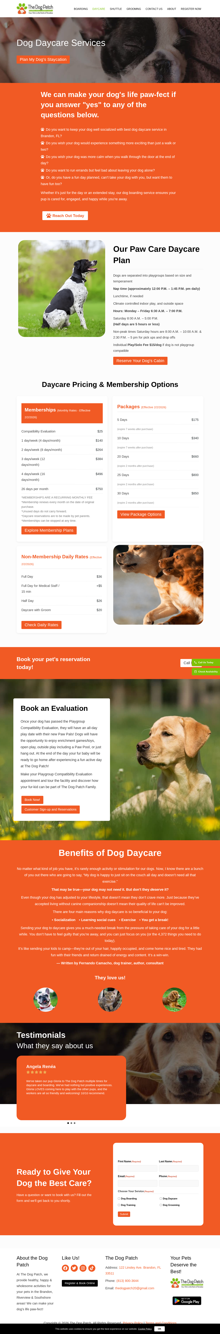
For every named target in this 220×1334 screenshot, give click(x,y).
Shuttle (116, 9)
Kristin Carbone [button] (74, 1123)
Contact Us (154, 9)
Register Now (191, 9)
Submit (124, 1214)
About (171, 9)
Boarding (81, 9)
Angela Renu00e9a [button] (68, 1123)
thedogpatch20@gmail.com (134, 1288)
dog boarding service (138, 193)
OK (159, 1329)
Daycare (98, 9)
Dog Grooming (171, 1205)
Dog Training (128, 1205)
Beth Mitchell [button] (71, 1123)
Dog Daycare (170, 1198)
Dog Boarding (129, 1198)
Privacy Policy (133, 1323)
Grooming (134, 9)
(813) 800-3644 (127, 1281)
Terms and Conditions (161, 1323)
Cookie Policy (145, 1329)
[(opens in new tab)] (186, 1300)
